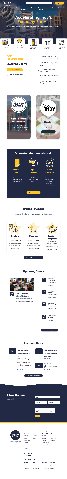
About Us (59, 8)
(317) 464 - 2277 (36, 468)
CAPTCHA (37, 407)
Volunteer (53, 440)
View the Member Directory (16, 74)
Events (6, 7)
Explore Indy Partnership (19, 134)
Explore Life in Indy (48, 131)
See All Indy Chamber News (33, 375)
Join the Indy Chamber (14, 69)
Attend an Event (54, 436)
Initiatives (52, 7)
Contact (44, 440)
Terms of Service (45, 442)
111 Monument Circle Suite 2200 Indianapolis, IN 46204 (35, 450)
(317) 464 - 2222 (27, 468)
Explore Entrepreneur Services (33, 257)
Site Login (26, 442)
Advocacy (32, 7)
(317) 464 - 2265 (45, 468)
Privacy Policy (45, 444)
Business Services (40, 8)
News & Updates (36, 433)
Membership (14, 7)
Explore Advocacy (33, 192)
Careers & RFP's (45, 433)
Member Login (27, 440)
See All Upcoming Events (50, 330)
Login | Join (59, 3)
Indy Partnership (23, 8)
